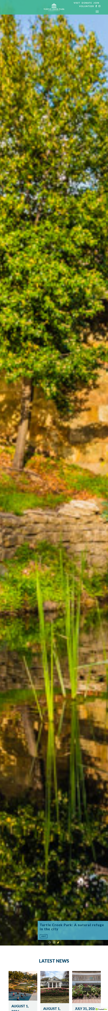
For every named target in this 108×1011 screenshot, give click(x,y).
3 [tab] (58, 942)
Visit (77, 3)
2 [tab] (54, 942)
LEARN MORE (47, 936)
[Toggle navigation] (97, 11)
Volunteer (86, 6)
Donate (87, 3)
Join (96, 3)
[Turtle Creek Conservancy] (54, 7)
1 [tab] (49, 942)
